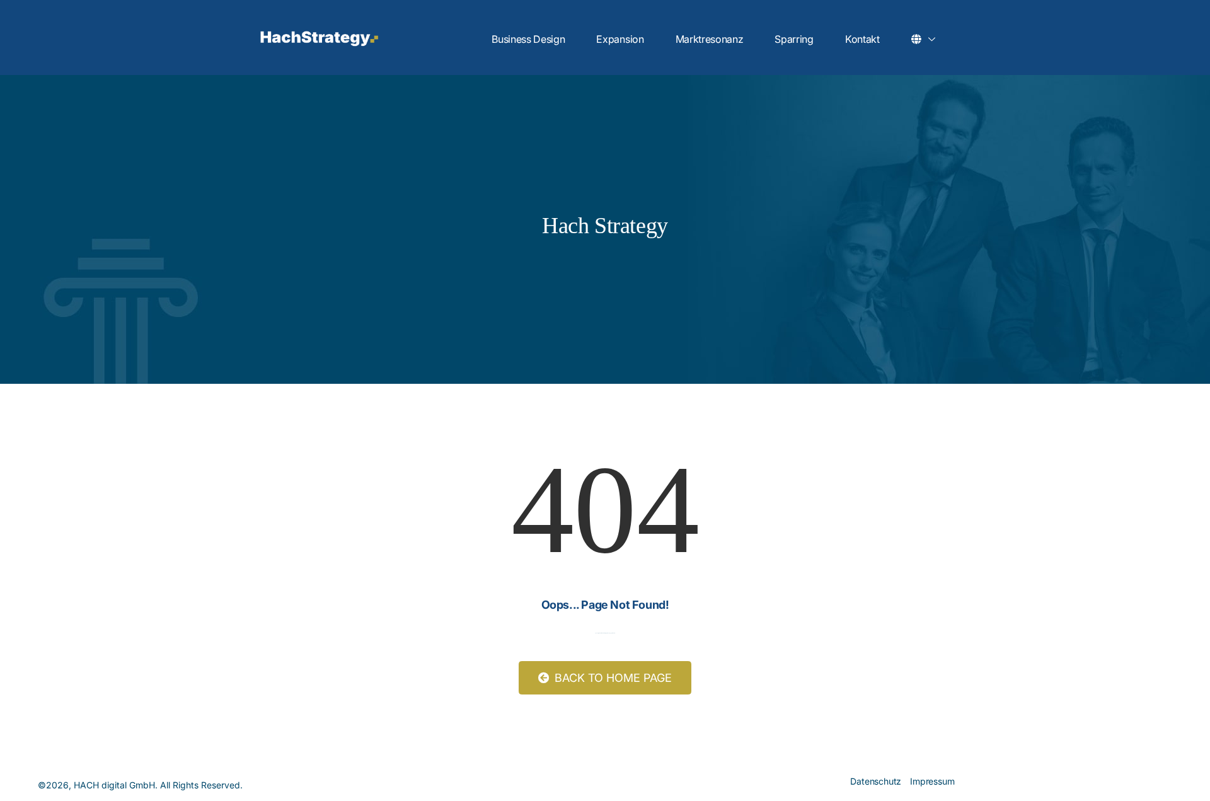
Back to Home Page (611, 677)
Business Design (528, 39)
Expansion (619, 39)
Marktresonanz (710, 39)
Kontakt (862, 39)
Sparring (794, 39)
